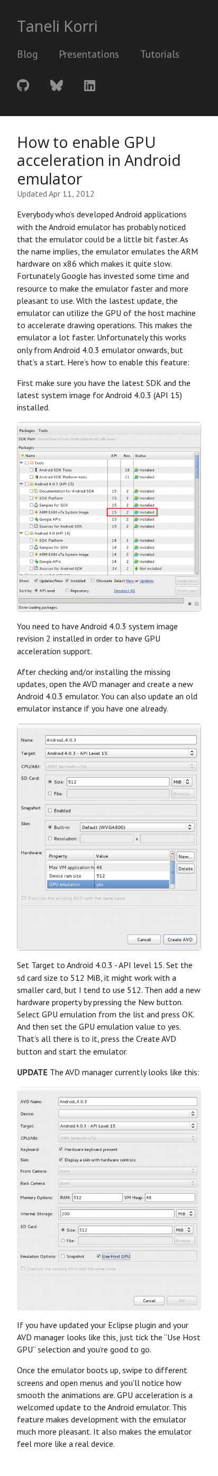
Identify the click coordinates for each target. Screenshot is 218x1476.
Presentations (89, 53)
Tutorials (159, 53)
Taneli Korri (57, 25)
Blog (27, 53)
